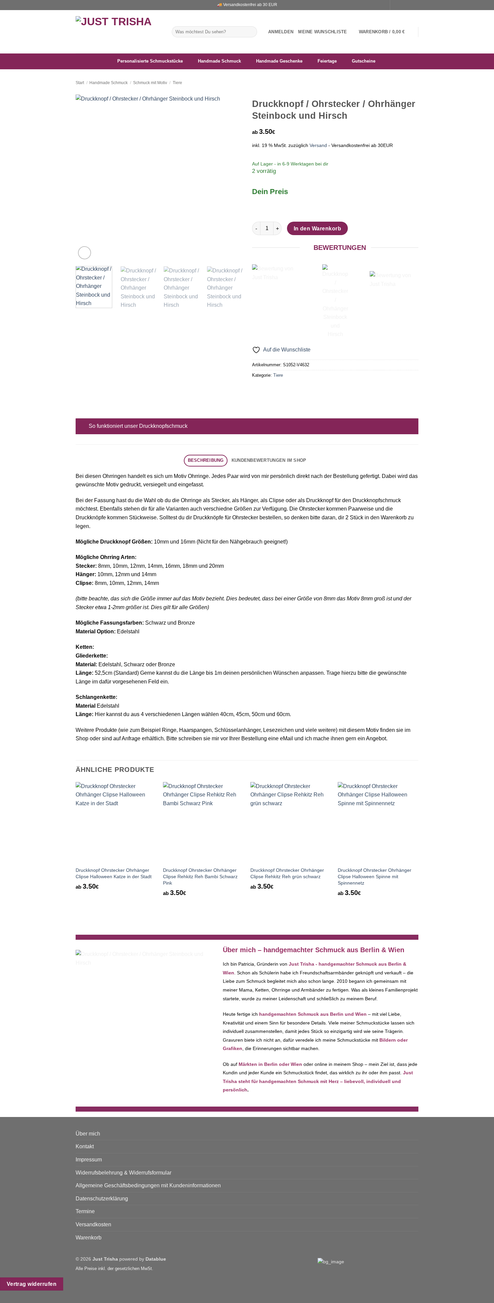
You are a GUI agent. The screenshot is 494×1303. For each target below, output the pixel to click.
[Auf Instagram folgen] (402, 5)
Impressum (89, 1159)
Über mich (88, 1134)
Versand (318, 145)
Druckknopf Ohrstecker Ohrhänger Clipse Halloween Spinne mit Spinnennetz (374, 876)
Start (80, 82)
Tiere (177, 82)
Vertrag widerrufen (31, 1284)
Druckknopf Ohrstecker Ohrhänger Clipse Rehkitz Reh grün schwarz (287, 873)
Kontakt (85, 1146)
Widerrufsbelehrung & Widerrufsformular (123, 1173)
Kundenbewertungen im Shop (269, 460)
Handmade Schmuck (108, 82)
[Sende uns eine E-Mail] (409, 5)
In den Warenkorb (317, 228)
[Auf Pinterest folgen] (415, 5)
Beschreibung (206, 460)
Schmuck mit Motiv (150, 82)
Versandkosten (93, 1224)
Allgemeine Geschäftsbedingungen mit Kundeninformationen (148, 1185)
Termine (85, 1211)
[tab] (206, 461)
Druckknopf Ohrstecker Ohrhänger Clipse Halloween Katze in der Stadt (114, 873)
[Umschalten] (82, 426)
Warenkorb (88, 1237)
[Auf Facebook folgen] (396, 5)
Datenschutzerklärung (102, 1198)
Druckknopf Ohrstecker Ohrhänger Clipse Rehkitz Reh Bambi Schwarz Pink (200, 876)
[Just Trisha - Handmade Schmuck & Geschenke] (119, 31)
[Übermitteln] (250, 32)
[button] (280, 32)
